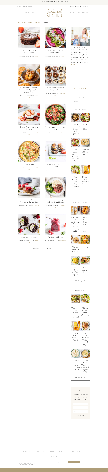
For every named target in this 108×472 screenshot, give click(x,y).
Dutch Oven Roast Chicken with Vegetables (75, 129)
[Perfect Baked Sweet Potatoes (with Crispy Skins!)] (85, 211)
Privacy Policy (62, 470)
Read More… (74, 64)
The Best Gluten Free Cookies (75, 249)
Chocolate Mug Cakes (29, 237)
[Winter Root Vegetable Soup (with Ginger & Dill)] (85, 354)
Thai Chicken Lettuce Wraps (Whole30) (75, 181)
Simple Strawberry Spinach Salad (55, 128)
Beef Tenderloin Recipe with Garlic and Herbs (55, 201)
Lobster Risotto (29, 164)
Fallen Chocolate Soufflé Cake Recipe (29, 51)
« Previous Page (36, 248)
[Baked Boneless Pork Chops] (85, 261)
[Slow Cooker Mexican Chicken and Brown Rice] (75, 143)
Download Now (65, 1)
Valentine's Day (39, 22)
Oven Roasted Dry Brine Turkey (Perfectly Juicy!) (85, 339)
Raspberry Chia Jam (55, 237)
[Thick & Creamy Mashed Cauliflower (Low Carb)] (75, 354)
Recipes (24, 22)
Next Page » (49, 248)
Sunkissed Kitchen (54, 13)
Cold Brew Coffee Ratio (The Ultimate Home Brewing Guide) (75, 224)
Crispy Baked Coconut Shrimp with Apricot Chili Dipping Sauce (29, 89)
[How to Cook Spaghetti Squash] (75, 261)
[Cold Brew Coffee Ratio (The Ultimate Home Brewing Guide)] (75, 211)
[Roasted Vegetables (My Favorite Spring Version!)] (75, 299)
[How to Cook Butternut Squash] (85, 170)
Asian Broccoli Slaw (85, 126)
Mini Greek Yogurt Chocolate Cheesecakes (29, 201)
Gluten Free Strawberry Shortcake (29, 128)
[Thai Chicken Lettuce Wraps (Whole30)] (75, 170)
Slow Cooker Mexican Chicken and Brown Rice (75, 155)
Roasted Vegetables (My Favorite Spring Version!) (75, 311)
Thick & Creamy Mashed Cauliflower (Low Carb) (75, 365)
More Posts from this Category (80, 192)
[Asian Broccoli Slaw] (85, 118)
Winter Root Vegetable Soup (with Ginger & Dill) (85, 366)
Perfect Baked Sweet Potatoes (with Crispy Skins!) (85, 224)
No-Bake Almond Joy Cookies (55, 165)
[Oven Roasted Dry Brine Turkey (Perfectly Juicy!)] (85, 326)
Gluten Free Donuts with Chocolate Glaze (55, 88)
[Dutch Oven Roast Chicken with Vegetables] (75, 118)
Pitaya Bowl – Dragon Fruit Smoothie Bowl (55, 51)
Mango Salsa (85, 248)
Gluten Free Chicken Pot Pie (85, 151)
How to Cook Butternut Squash (85, 180)
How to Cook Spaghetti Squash (75, 271)
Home (18, 22)
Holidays (30, 22)
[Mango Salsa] (85, 240)
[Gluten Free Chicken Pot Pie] (85, 143)
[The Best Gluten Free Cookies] (75, 240)
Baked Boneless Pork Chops (85, 270)
